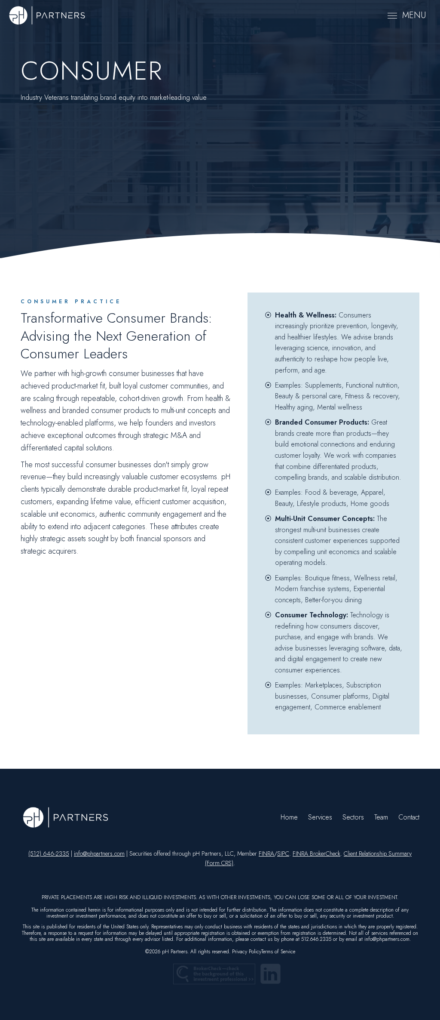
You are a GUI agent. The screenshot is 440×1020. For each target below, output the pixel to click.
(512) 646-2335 (48, 853)
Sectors (353, 817)
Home (289, 817)
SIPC (283, 853)
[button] (406, 15)
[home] (47, 15)
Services (320, 817)
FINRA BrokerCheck (316, 853)
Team (381, 817)
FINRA (266, 853)
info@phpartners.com (99, 853)
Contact (408, 817)
